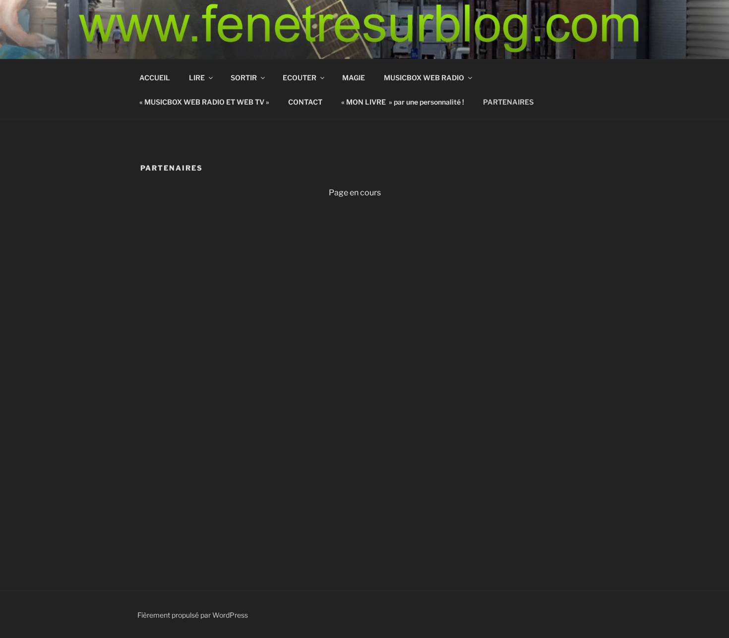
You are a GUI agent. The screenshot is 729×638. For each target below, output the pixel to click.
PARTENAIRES (508, 102)
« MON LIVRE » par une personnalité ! (402, 102)
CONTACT (305, 102)
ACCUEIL (154, 77)
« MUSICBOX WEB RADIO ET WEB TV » (204, 102)
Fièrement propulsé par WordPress (192, 615)
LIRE (197, 77)
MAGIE (353, 77)
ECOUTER (299, 77)
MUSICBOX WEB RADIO (424, 77)
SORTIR (244, 77)
